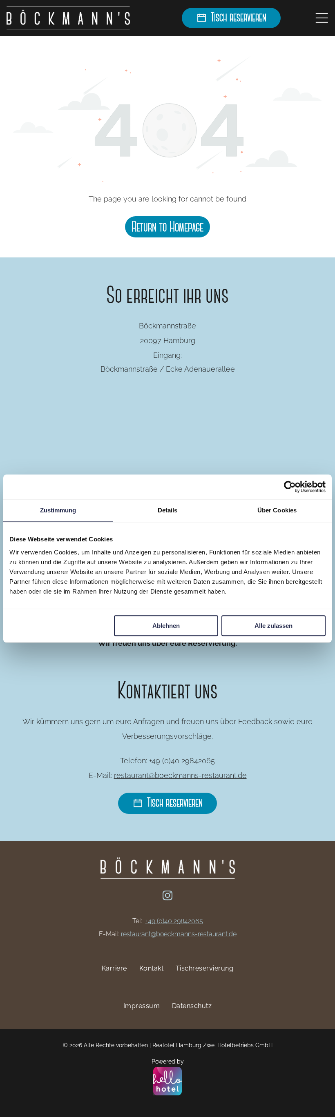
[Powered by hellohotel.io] (167, 1082)
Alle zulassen (274, 625)
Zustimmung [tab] (58, 510)
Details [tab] (168, 510)
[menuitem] (114, 968)
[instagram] (168, 897)
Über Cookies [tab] (277, 510)
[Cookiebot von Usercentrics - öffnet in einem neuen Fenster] (290, 487)
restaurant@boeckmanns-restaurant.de (180, 775)
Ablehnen (166, 625)
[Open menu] (321, 18)
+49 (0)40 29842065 (182, 760)
